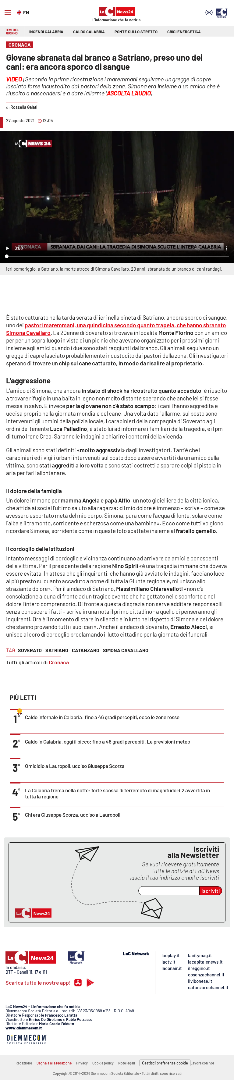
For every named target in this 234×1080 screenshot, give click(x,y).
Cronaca (59, 662)
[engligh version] (20, 12)
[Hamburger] (8, 12)
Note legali (126, 1063)
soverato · (31, 650)
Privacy (82, 1063)
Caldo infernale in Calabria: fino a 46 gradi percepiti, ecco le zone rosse (102, 717)
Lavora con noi (202, 1063)
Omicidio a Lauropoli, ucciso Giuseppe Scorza (75, 766)
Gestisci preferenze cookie (165, 1062)
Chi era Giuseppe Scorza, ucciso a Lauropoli (72, 815)
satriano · (57, 650)
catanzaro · (86, 650)
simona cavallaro (125, 650)
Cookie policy (103, 1063)
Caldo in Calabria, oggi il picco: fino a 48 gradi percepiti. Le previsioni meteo (107, 741)
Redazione (24, 1063)
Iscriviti (210, 890)
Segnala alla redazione (54, 1063)
